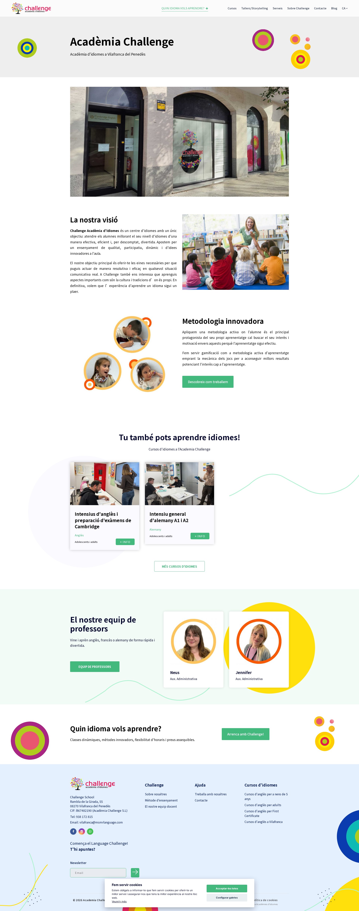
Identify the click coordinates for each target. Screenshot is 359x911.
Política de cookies (264, 900)
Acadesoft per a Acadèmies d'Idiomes (259, 904)
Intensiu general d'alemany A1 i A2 (169, 517)
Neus (175, 672)
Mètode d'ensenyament (161, 800)
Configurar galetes (227, 897)
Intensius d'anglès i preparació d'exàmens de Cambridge (103, 520)
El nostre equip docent (161, 806)
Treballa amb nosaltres (211, 794)
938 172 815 (84, 816)
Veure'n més (119, 901)
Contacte (320, 8)
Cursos (232, 8)
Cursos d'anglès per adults (263, 805)
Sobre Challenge (298, 8)
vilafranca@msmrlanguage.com (101, 822)
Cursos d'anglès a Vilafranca (264, 821)
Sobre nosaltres (156, 794)
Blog (334, 8)
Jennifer (244, 672)
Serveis (278, 8)
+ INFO (125, 542)
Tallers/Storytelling (254, 8)
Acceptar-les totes (227, 888)
